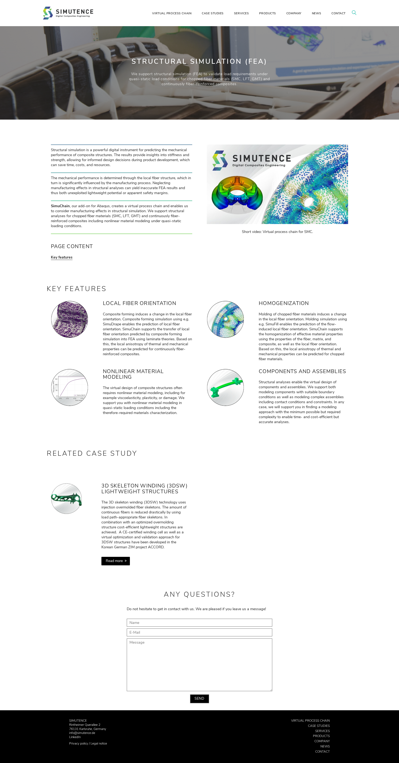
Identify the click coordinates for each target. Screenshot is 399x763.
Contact (322, 752)
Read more (114, 560)
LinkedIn (75, 737)
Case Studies (319, 726)
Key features (62, 257)
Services (322, 731)
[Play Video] (277, 184)
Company (322, 741)
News (325, 746)
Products (321, 736)
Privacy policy (78, 743)
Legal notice (99, 743)
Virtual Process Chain (310, 721)
